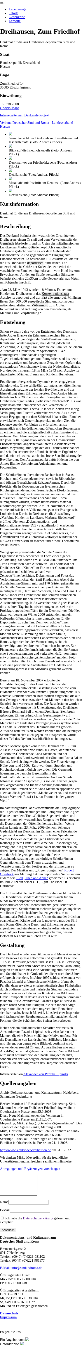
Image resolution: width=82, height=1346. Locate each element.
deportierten (35, 263)
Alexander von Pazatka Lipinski (45, 1074)
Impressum (8, 1317)
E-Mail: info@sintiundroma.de (21, 1268)
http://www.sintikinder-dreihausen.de (25, 1150)
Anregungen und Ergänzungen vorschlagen (30, 1169)
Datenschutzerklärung (38, 1218)
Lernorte (15, 21)
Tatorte (13, 13)
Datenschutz (9, 1313)
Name (4, 1202)
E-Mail (5, 1210)
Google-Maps (9, 108)
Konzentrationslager (55, 293)
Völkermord (39, 305)
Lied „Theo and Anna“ (32, 878)
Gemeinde (7, 243)
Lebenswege (17, 9)
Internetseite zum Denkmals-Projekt (24, 115)
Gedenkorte (17, 17)
